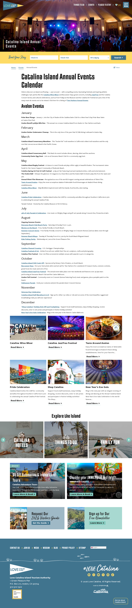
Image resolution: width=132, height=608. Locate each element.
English (95, 547)
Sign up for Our (99, 516)
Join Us (27, 547)
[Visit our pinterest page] (107, 574)
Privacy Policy (68, 547)
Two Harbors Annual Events (77, 100)
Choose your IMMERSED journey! (92, 477)
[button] (120, 601)
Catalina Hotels (21, 442)
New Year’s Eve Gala (97, 387)
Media (36, 547)
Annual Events (31, 67)
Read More (18, 347)
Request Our (45, 516)
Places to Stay (104, 4)
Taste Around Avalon (29, 182)
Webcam (46, 547)
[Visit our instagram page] (93, 574)
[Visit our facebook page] (89, 574)
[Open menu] (126, 5)
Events (91, 4)
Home (13, 67)
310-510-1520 (16, 586)
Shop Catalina (55, 387)
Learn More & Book (25, 494)
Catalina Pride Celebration (31, 197)
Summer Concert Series (30, 230)
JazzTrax (95, 94)
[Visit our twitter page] (103, 574)
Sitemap (82, 547)
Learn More (98, 523)
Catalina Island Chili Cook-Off (32, 263)
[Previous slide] (3, 440)
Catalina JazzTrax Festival (62, 343)
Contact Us (15, 547)
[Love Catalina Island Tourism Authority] (13, 5)
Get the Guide (41, 523)
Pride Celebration (20, 387)
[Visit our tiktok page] (112, 574)
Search (118, 57)
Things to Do (79, 4)
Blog (56, 547)
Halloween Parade (28, 283)
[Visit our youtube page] (98, 574)
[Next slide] (129, 440)
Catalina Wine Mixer (51, 94)
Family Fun (110, 442)
